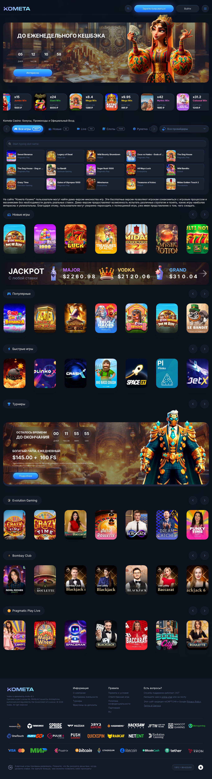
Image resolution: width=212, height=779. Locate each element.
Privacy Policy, (194, 701)
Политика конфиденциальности (119, 702)
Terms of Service (152, 705)
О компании (79, 692)
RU (109, 711)
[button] (6, 128)
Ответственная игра (118, 697)
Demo (14, 256)
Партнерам (114, 707)
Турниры (77, 701)
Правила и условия (118, 692)
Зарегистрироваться (153, 8)
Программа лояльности (85, 697)
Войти (187, 8)
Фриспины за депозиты (85, 705)
